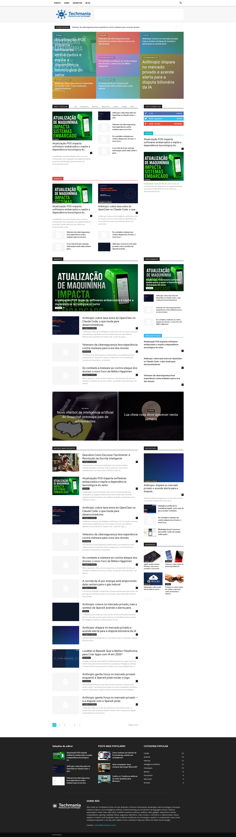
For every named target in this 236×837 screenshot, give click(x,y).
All (76, 106)
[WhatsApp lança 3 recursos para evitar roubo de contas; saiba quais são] (150, 532)
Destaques (85, 408)
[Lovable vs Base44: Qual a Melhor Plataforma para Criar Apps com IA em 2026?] (65, 658)
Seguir (179, 119)
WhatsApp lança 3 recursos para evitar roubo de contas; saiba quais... (169, 531)
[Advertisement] (139, 14)
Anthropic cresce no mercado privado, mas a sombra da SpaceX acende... (124, 246)
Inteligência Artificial (63, 80)
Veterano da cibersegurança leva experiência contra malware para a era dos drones (169, 310)
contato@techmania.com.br (105, 825)
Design (124, 106)
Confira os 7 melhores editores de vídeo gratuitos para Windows (125, 778)
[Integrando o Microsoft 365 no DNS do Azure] (153, 578)
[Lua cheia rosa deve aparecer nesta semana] (151, 420)
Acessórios (84, 106)
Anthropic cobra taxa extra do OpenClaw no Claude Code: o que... (124, 115)
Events (57, 3)
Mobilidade (103, 35)
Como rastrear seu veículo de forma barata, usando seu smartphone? (124, 755)
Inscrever (178, 124)
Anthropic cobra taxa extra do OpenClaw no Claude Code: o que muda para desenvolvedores (109, 321)
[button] (181, 3)
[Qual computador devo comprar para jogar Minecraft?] (104, 767)
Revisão (147, 783)
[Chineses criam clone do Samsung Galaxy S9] (174, 556)
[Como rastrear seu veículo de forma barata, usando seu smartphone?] (104, 755)
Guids (66, 3)
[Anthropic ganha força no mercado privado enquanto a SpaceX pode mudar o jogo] (65, 682)
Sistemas (59, 35)
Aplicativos (106, 106)
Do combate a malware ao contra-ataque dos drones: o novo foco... (124, 138)
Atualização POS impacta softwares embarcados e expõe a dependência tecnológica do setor (163, 282)
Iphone (146, 772)
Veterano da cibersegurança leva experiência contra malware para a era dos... (123, 127)
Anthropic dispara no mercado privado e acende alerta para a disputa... (161, 488)
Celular (115, 106)
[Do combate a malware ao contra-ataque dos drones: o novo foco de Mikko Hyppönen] (118, 67)
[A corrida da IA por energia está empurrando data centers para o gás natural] (118, 89)
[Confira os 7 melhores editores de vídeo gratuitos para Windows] (104, 779)
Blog (88, 3)
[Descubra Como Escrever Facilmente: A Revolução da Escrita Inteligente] (65, 462)
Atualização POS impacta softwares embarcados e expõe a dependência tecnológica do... (71, 146)
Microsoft (147, 584)
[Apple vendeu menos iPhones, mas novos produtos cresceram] (153, 556)
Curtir (179, 113)
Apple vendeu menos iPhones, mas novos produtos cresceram (151, 566)
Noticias (146, 35)
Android (95, 106)
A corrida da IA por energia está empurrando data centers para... (124, 150)
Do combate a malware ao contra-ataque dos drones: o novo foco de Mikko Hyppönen (107, 27)
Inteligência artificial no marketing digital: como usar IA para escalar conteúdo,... (171, 508)
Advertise (77, 3)
